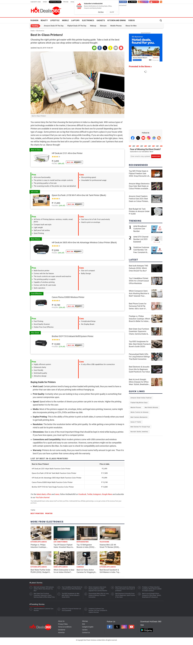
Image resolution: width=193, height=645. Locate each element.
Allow (112, 12)
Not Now (101, 12)
